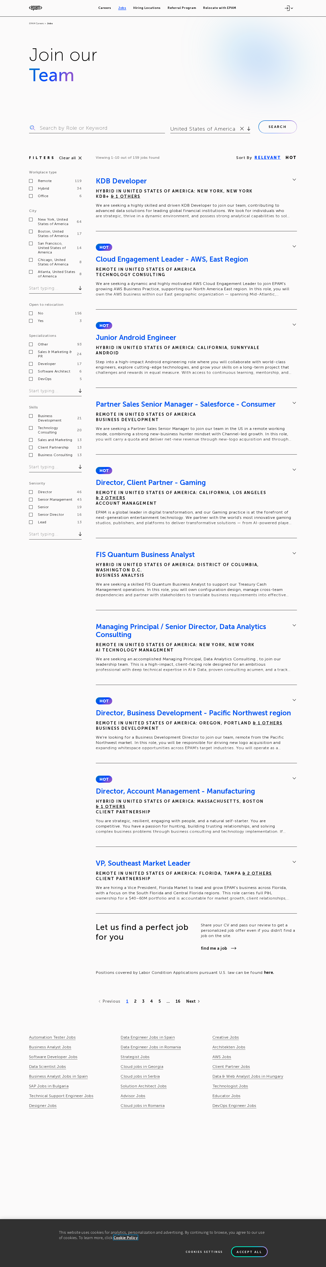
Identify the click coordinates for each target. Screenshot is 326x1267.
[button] (104, 247)
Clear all (67, 157)
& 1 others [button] (125, 196)
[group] (196, 199)
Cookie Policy (126, 1237)
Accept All (249, 1251)
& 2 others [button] (110, 498)
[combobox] (171, 129)
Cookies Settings (204, 1251)
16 (178, 1001)
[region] (163, 1243)
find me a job (214, 948)
